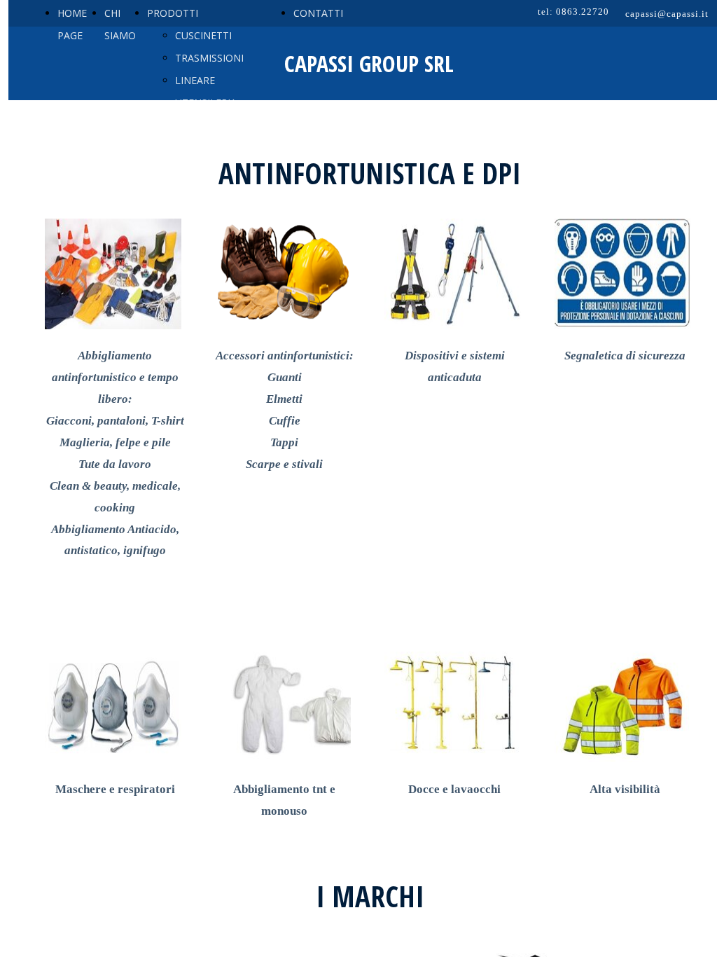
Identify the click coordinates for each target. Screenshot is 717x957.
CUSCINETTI (203, 35)
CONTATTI (318, 13)
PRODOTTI (172, 13)
